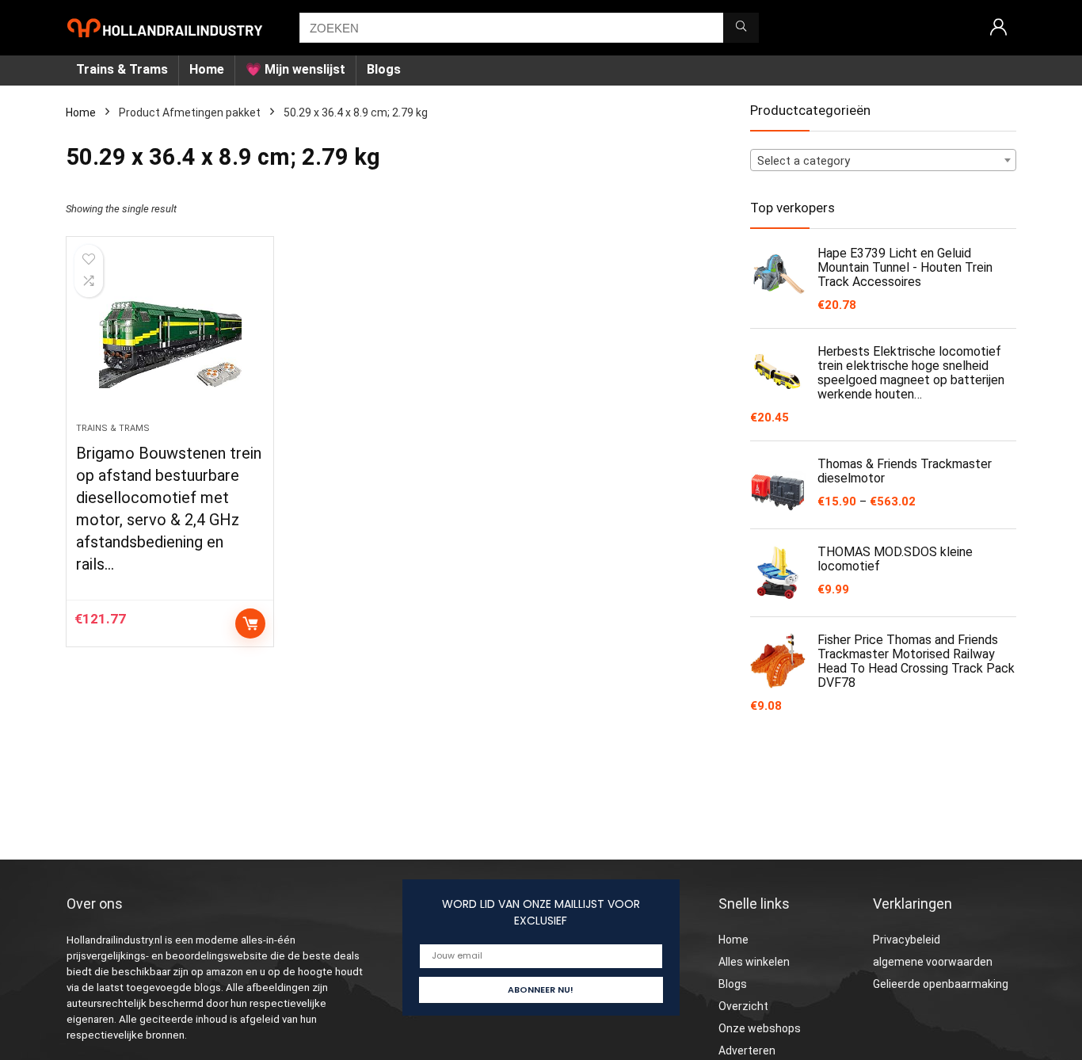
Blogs (384, 69)
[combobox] (883, 160)
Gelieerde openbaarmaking (940, 984)
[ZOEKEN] (741, 28)
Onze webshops (759, 1028)
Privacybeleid (906, 939)
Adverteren (746, 1050)
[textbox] (883, 161)
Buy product (250, 623)
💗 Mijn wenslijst (295, 69)
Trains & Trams (122, 69)
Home (206, 69)
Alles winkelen (754, 961)
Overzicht (743, 1006)
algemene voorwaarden (932, 961)
